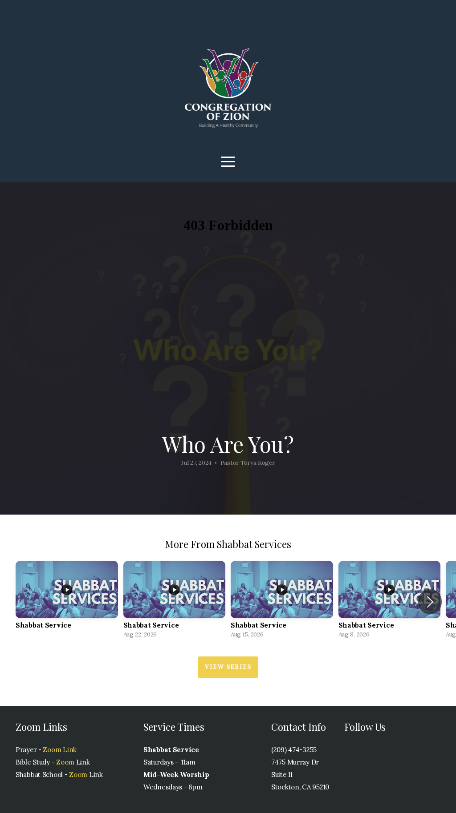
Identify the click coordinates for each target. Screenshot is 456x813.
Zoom (64, 762)
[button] (430, 602)
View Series (227, 667)
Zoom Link (59, 749)
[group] (67, 602)
